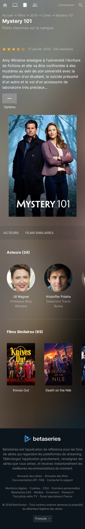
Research (68, 492)
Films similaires (39, 233)
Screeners (52, 492)
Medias (38, 492)
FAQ (41, 480)
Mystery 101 (65, 15)
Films (21, 15)
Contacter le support (60, 480)
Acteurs (11, 233)
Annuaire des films (56, 476)
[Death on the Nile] (58, 364)
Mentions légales (16, 488)
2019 (33, 15)
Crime (46, 15)
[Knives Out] (21, 364)
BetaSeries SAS (21, 492)
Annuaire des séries (29, 476)
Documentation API (24, 480)
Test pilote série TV (25, 496)
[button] (21, 286)
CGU (46, 488)
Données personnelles (66, 488)
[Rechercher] (80, 5)
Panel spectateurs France (56, 496)
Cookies (35, 488)
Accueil (7, 15)
